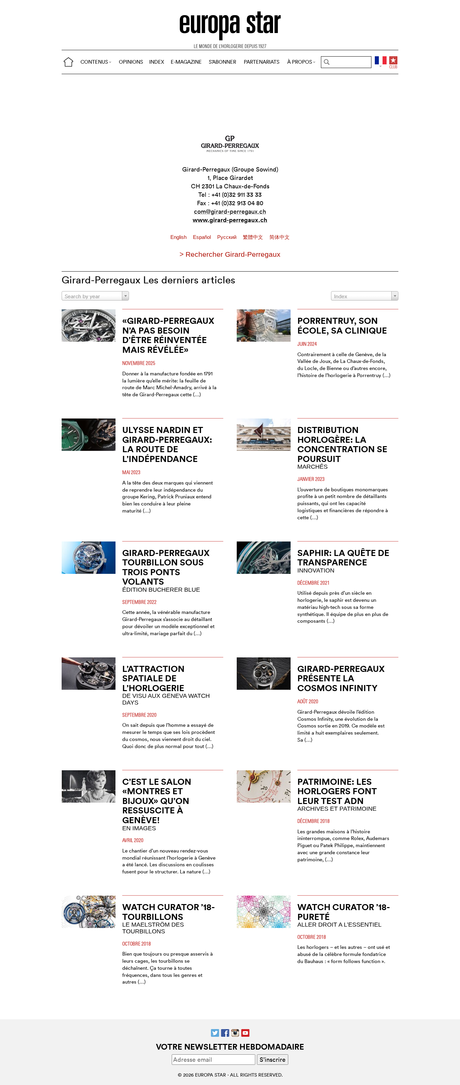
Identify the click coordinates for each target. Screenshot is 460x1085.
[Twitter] (215, 1032)
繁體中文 (253, 237)
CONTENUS (94, 62)
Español (202, 237)
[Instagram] (235, 1032)
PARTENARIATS (262, 62)
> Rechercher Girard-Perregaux (230, 254)
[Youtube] (245, 1032)
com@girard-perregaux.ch (230, 211)
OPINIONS (131, 62)
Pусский (227, 237)
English (179, 237)
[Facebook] (225, 1032)
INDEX (156, 62)
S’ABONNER (222, 62)
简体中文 (279, 237)
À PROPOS (299, 62)
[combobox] (95, 296)
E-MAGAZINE (186, 62)
